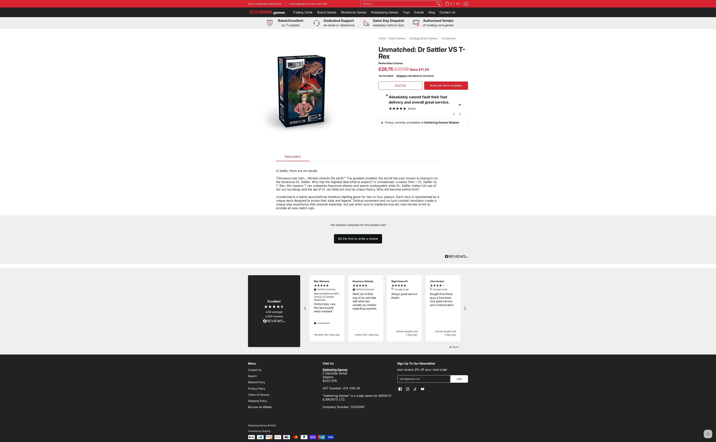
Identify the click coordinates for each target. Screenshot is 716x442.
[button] (358, 236)
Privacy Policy (256, 388)
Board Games (397, 38)
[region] (385, 308)
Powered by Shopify (259, 431)
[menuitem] (452, 3)
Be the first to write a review (358, 238)
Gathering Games (257, 425)
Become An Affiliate (260, 407)
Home (382, 38)
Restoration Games (391, 63)
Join (459, 378)
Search (252, 376)
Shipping (401, 75)
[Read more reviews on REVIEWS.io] (274, 321)
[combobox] (398, 4)
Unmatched (449, 38)
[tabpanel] (358, 187)
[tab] (293, 157)
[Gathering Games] (267, 12)
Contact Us (254, 369)
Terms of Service (258, 394)
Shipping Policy (257, 400)
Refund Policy (256, 382)
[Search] (438, 4)
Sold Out (400, 85)
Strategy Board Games (423, 38)
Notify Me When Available (446, 85)
